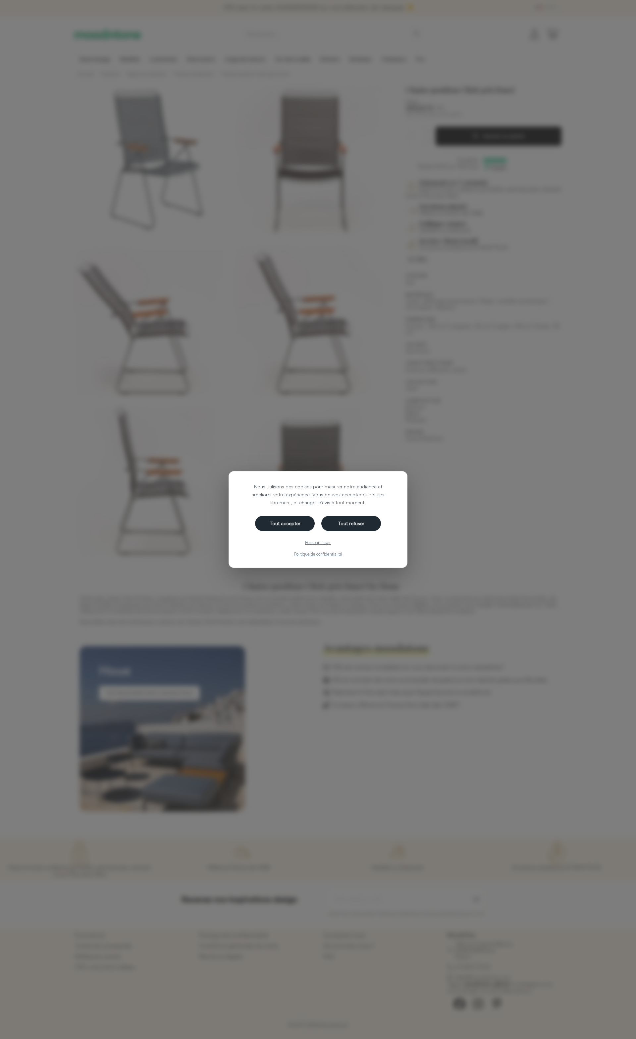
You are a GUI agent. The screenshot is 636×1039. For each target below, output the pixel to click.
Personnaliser (318, 542)
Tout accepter (285, 523)
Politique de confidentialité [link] (318, 554)
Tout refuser (351, 523)
